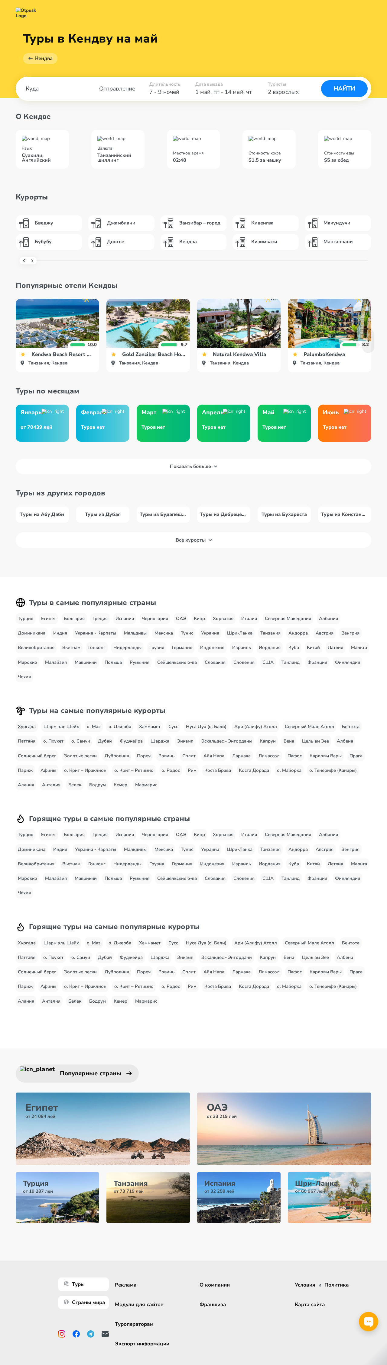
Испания (124, 619)
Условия (305, 1284)
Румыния (139, 662)
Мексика (163, 633)
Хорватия (223, 619)
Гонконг (97, 647)
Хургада (27, 727)
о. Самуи (80, 741)
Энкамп (185, 741)
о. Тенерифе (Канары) (333, 770)
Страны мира (88, 1302)
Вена (289, 741)
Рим (192, 770)
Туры (78, 1284)
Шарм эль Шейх (61, 727)
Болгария (74, 619)
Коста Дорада (254, 770)
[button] (368, 341)
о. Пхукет (53, 741)
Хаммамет (150, 727)
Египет (48, 619)
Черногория (155, 619)
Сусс (173, 727)
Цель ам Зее (315, 741)
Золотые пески (80, 756)
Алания (26, 785)
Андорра (298, 633)
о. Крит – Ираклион (85, 770)
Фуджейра (131, 741)
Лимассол (269, 756)
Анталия (51, 785)
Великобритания (36, 647)
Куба (293, 647)
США (268, 662)
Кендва (44, 58)
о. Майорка (289, 770)
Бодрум (97, 785)
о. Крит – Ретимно (134, 770)
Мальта (359, 647)
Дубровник (117, 756)
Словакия (215, 662)
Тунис (187, 633)
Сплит (189, 756)
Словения (244, 662)
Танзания (270, 633)
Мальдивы (135, 633)
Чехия (24, 677)
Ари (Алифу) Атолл (255, 727)
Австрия (324, 633)
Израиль (241, 647)
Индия (60, 633)
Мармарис (146, 785)
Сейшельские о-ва (177, 662)
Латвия (335, 647)
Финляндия (347, 662)
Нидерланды (127, 647)
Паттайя (26, 741)
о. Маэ (94, 727)
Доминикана (31, 633)
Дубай (105, 741)
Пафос (295, 756)
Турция (25, 619)
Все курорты (191, 540)
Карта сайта (310, 1304)
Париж (25, 770)
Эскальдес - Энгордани (226, 741)
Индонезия (212, 647)
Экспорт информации (142, 1343)
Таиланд (290, 662)
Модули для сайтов (139, 1304)
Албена (345, 741)
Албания (328, 619)
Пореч (144, 756)
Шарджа (160, 741)
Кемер (120, 785)
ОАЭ (181, 619)
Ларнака (241, 756)
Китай (313, 647)
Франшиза (213, 1304)
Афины (48, 770)
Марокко (27, 662)
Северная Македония (288, 619)
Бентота (350, 727)
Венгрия (350, 633)
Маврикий (86, 662)
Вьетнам (71, 647)
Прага (356, 756)
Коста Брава (217, 770)
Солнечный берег (37, 756)
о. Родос (170, 770)
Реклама (126, 1284)
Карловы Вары (326, 756)
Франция (317, 662)
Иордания (270, 647)
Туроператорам (134, 1324)
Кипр (199, 619)
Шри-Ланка (239, 633)
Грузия (156, 647)
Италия (249, 619)
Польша (113, 662)
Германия (182, 647)
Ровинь (166, 756)
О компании (215, 1284)
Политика (336, 1284)
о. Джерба (120, 727)
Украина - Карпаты (95, 633)
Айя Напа (213, 756)
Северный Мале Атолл (309, 727)
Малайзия (56, 662)
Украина (210, 633)
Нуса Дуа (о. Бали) (206, 727)
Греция (100, 619)
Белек (74, 785)
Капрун (268, 741)
